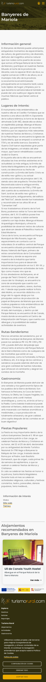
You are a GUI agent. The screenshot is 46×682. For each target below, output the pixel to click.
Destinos (4, 612)
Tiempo (7, 506)
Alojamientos (6, 627)
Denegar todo (22, 670)
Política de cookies (11, 657)
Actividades (5, 630)
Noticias (4, 615)
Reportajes (5, 618)
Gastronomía (6, 633)
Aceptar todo (22, 677)
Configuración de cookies (22, 664)
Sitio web (7, 503)
